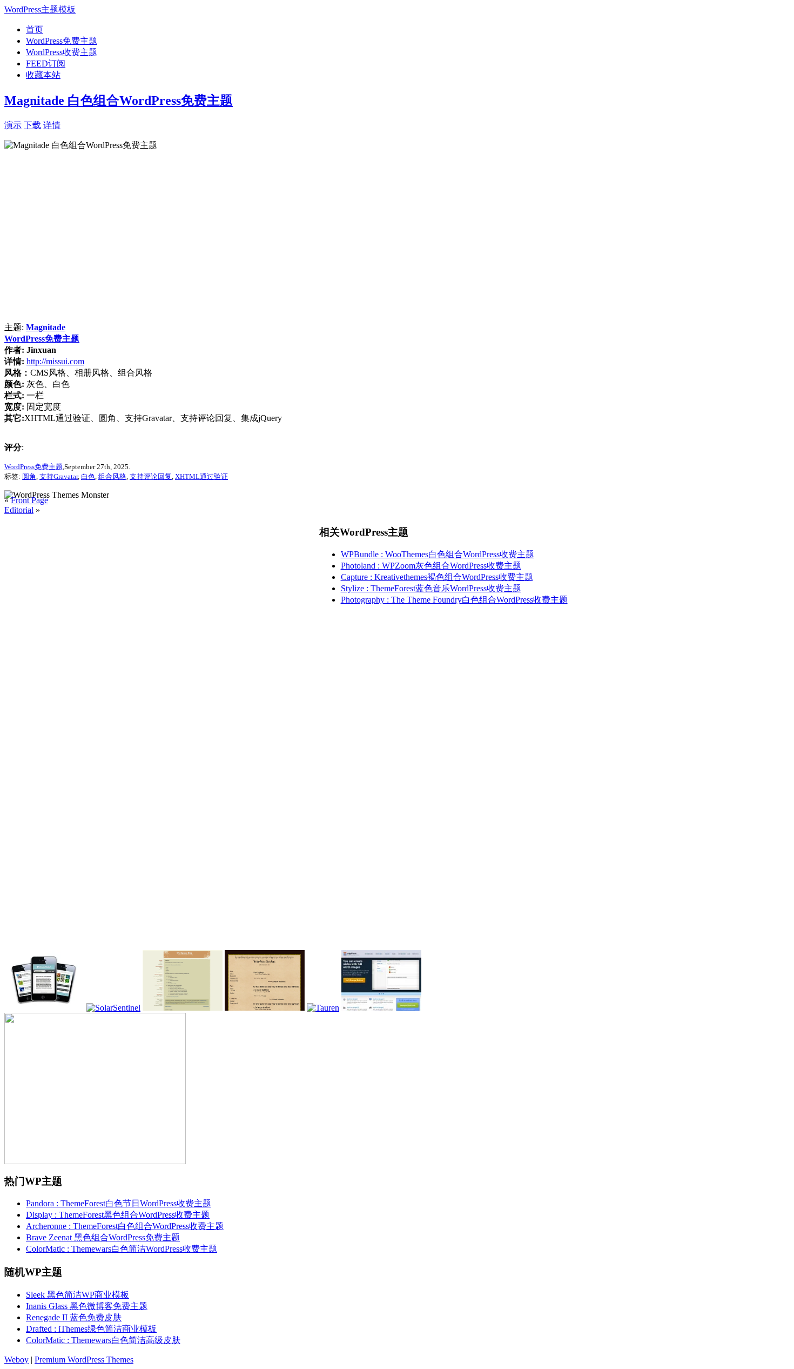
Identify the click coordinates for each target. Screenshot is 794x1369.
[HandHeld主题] (44, 1007)
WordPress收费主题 (61, 52)
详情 (51, 125)
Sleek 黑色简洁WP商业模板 (77, 1294)
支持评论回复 (151, 476)
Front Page (29, 500)
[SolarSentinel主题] (113, 1007)
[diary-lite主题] (183, 1007)
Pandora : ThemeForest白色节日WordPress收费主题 (118, 1203)
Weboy (16, 1359)
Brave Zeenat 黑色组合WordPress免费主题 (103, 1237)
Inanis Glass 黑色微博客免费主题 (86, 1306)
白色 (88, 476)
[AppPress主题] (381, 1007)
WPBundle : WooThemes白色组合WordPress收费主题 (437, 554)
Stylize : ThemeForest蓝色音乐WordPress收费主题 (431, 588)
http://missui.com (55, 361)
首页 (34, 29)
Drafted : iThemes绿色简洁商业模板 (91, 1328)
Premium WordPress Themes (84, 1359)
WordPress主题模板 (40, 9)
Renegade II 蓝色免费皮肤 (74, 1317)
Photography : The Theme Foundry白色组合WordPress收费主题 (454, 599)
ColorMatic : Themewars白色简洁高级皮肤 (103, 1340)
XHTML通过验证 (201, 476)
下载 (32, 125)
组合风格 (112, 476)
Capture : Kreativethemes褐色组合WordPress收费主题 (437, 577)
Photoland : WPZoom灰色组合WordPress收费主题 (431, 565)
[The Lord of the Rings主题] (265, 1007)
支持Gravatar (58, 476)
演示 (13, 125)
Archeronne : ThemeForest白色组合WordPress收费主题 (125, 1226)
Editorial (18, 510)
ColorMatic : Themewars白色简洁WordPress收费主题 (121, 1248)
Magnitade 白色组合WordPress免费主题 (118, 101)
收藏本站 (43, 74)
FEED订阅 (45, 63)
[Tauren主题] (323, 1007)
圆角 (29, 476)
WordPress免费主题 (61, 40)
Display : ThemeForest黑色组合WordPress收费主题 (118, 1214)
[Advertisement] (186, 124)
